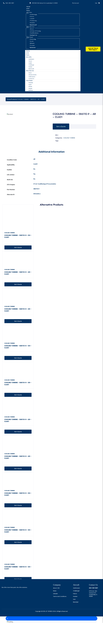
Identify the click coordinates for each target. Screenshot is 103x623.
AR (34, 159)
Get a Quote (61, 126)
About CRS (56, 588)
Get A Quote (18, 579)
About (32, 29)
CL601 (35, 164)
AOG (27, 53)
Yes (34, 174)
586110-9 (36, 189)
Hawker (32, 23)
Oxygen (32, 45)
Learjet (32, 19)
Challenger (33, 21)
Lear (74, 599)
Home (28, 51)
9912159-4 (36, 194)
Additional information (51, 151)
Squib (31, 41)
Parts (27, 55)
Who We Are (30, 27)
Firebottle (33, 39)
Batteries (33, 47)
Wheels (32, 43)
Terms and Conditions (59, 596)
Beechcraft (31, 68)
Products (13, 99)
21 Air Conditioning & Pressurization (44, 184)
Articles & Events (35, 31)
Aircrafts (29, 13)
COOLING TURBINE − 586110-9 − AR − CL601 (17, 273)
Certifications (34, 33)
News (54, 591)
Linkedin (55, 593)
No (34, 169)
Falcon (32, 17)
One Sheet (29, 37)
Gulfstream (33, 14)
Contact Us (31, 78)
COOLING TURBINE (69, 138)
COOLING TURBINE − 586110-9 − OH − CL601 (17, 236)
